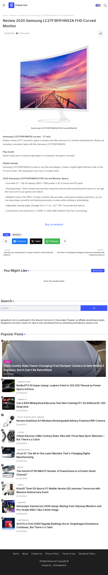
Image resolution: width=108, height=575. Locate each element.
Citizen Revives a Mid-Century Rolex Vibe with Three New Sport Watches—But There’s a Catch (60, 438)
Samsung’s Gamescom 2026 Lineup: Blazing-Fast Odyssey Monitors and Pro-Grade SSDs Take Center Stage (58, 508)
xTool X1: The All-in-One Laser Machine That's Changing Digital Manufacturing (53, 455)
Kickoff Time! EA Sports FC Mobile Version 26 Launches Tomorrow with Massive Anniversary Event (58, 490)
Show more (98, 270)
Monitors (13, 15)
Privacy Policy (52, 553)
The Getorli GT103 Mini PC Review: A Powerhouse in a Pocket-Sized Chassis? (55, 473)
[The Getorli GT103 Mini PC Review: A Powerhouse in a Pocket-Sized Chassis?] (8, 471)
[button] (98, 5)
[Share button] (65, 241)
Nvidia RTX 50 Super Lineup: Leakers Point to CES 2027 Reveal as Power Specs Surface (58, 387)
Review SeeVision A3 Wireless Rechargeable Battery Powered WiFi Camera (60, 420)
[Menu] (4, 5)
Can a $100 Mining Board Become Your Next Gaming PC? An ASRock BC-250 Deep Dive (60, 405)
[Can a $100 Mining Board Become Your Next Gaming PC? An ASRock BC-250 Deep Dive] (8, 403)
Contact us (36, 553)
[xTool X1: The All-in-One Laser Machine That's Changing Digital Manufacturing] (8, 453)
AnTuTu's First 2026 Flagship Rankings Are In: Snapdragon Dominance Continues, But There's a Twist (57, 525)
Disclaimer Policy (87, 553)
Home (5, 15)
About (25, 553)
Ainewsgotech (59, 565)
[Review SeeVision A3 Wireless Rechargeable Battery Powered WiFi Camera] (8, 421)
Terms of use (68, 553)
